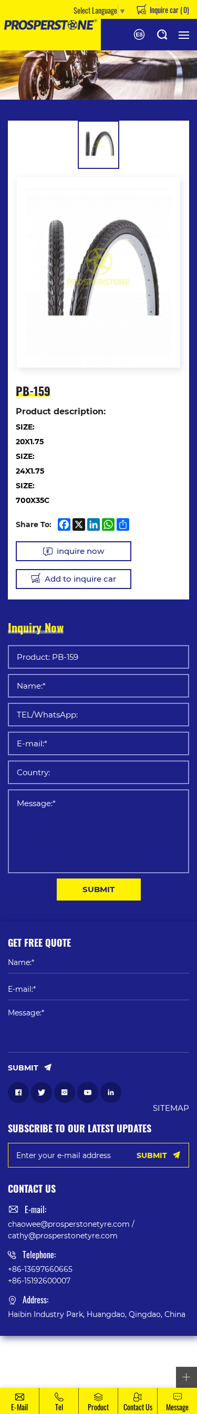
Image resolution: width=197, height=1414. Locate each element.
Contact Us (137, 1406)
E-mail (19, 1406)
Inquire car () (168, 9)
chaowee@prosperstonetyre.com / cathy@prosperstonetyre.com (71, 1229)
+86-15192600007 (39, 1281)
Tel (59, 1406)
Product (98, 1406)
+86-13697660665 (40, 1269)
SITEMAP (171, 1107)
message (177, 1406)
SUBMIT (98, 889)
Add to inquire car (80, 578)
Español (139, 34)
